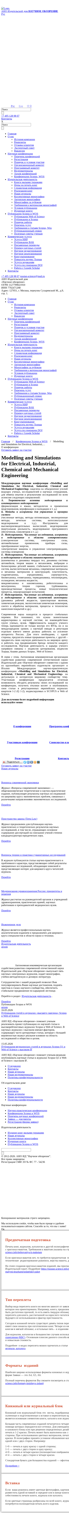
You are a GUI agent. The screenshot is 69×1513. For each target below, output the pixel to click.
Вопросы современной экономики (20, 782)
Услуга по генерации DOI (28, 265)
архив (4, 946)
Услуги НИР (21, 239)
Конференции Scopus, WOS (29, 176)
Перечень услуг (22, 225)
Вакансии (19, 150)
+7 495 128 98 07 (10, 116)
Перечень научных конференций (26, 1116)
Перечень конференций (27, 156)
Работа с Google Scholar (27, 268)
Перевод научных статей (27, 248)
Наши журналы (22, 193)
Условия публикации (25, 208)
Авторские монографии (27, 199)
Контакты (6, 118)
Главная (12, 133)
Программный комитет (26, 168)
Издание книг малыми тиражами (26, 1132)
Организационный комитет (29, 165)
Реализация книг (23, 190)
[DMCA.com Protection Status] (34, 1206)
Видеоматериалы (23, 170)
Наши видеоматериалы (20, 1074)
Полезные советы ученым (28, 233)
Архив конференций (25, 173)
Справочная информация (28, 188)
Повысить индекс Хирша (28, 259)
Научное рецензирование (28, 253)
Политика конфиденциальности (25, 1077)
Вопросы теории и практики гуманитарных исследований (33, 855)
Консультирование (24, 256)
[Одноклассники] (35, 762)
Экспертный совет (24, 148)
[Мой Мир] (38, 762)
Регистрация (21, 159)
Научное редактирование (28, 250)
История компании (24, 139)
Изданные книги (23, 210)
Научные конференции (20, 153)
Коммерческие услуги (20, 236)
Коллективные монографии (29, 196)
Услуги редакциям (24, 262)
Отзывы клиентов (24, 145)
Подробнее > (12, 1465)
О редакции (14, 1066)
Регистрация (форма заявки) (23, 1122)
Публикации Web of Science (29, 216)
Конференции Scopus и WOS (31, 441)
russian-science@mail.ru (32, 276)
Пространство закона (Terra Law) (19, 818)
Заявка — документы (19, 1119)
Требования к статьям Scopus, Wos (33, 228)
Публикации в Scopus (26, 219)
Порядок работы (23, 222)
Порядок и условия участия (29, 162)
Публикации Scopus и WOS (23, 213)
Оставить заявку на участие (16, 450)
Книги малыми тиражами (28, 182)
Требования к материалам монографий (35, 205)
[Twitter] (25, 762)
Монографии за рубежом (27, 202)
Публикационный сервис (28, 230)
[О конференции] (22, 723)
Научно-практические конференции (27, 1110)
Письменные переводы (26, 245)
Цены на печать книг (25, 185)
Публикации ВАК (24, 242)
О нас (11, 136)
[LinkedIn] (28, 762)
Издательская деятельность (22, 179)
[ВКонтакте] (31, 762)
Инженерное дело (11, 924)
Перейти (6, 804)
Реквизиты (20, 142)
